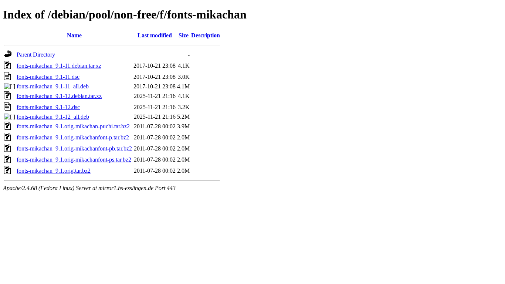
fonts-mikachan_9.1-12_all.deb (53, 117)
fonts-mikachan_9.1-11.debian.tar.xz (59, 65)
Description (205, 35)
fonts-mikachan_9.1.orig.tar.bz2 (54, 171)
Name (74, 35)
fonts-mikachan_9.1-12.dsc (48, 107)
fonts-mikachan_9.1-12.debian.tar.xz (59, 96)
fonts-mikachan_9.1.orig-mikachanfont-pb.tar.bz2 (74, 148)
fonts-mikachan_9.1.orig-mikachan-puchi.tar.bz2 (73, 126)
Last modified (155, 35)
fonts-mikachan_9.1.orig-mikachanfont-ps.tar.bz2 (74, 159)
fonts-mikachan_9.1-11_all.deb (53, 86)
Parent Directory (36, 54)
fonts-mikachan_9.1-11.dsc (48, 77)
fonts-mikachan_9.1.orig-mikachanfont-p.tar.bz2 (73, 137)
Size (184, 35)
